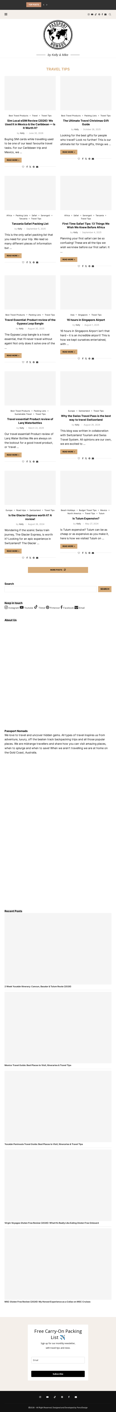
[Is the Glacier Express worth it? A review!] (30, 488)
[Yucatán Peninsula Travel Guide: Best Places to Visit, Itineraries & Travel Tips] (58, 1106)
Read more (12, 160)
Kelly (22, 133)
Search (9, 583)
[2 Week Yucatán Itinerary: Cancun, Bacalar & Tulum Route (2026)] (58, 949)
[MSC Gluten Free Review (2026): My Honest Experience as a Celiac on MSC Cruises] (58, 1264)
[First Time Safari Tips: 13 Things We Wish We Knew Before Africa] (85, 193)
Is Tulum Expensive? (85, 518)
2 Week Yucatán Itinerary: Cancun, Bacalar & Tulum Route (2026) (38, 986)
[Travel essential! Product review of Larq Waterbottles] (30, 388)
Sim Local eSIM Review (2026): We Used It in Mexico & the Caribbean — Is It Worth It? (30, 124)
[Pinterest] (99, 14)
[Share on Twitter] (30, 166)
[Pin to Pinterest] (34, 166)
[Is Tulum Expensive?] (85, 488)
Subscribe (58, 1373)
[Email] (105, 14)
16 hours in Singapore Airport (86, 319)
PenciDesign (82, 1407)
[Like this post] (23, 166)
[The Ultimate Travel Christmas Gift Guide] (85, 93)
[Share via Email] (37, 166)
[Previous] (43, 4)
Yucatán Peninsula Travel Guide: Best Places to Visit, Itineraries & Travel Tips (44, 1144)
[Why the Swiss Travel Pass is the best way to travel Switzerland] (85, 388)
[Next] (47, 4)
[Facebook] (102, 14)
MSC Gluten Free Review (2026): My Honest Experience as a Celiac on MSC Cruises (47, 1301)
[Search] (109, 14)
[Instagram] (89, 14)
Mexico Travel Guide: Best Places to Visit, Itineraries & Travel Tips (38, 1065)
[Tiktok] (96, 14)
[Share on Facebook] (27, 166)
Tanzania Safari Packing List (30, 223)
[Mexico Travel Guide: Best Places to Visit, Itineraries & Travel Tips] (58, 1027)
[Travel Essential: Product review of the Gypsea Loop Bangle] (30, 292)
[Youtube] (92, 14)
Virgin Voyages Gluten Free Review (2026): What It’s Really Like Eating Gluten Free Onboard (52, 1223)
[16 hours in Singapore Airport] (85, 292)
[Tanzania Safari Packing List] (30, 193)
